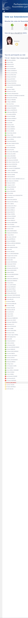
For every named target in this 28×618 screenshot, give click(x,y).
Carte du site (4, 0)
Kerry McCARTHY (16, 33)
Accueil (4, 11)
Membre (13, 58)
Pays (18, 58)
